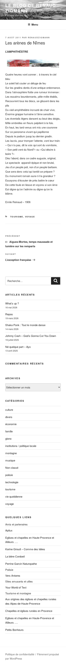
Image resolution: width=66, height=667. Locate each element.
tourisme (16, 216)
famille (9, 431)
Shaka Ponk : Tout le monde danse (25, 325)
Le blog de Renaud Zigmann (30, 8)
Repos (9, 314)
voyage (30, 216)
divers (8, 417)
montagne (11, 453)
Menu (35, 24)
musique (10, 460)
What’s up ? (12, 303)
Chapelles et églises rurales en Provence (28, 611)
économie (11, 424)
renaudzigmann (39, 37)
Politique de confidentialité (19, 654)
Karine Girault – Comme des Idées (25, 549)
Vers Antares (12, 575)
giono (8, 438)
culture (9, 409)
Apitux (8, 530)
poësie (9, 475)
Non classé (11, 467)
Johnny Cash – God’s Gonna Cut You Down (30, 336)
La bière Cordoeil (15, 556)
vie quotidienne (13, 496)
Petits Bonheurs (14, 630)
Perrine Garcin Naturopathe (21, 563)
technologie (11, 482)
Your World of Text (15, 587)
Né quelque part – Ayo (18, 347)
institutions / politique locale (20, 446)
